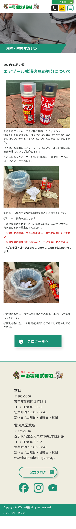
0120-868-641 (32, 406)
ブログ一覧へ (38, 341)
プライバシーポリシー (16, 513)
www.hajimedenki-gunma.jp (34, 457)
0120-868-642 (32, 441)
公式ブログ (38, 472)
